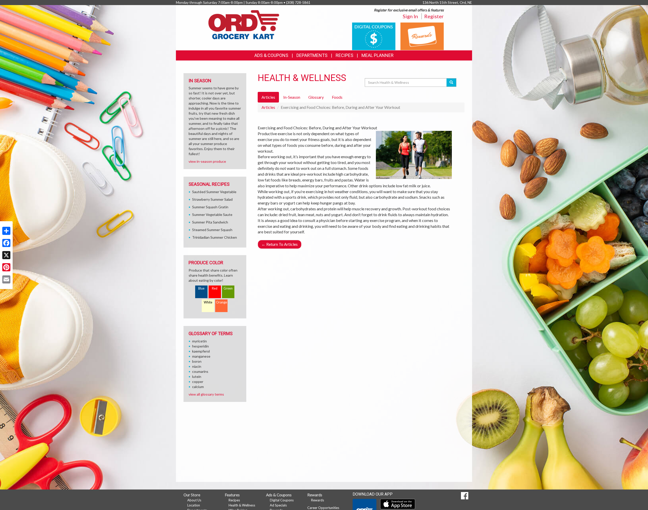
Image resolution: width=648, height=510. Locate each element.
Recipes (344, 55)
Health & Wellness (242, 505)
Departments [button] (312, 55)
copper (197, 381)
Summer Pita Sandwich (210, 222)
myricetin (199, 341)
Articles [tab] (268, 97)
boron (196, 361)
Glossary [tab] (316, 97)
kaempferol (201, 351)
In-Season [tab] (291, 97)
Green (228, 288)
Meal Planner (377, 55)
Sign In (410, 16)
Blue (201, 288)
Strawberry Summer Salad (212, 199)
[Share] (6, 231)
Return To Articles (279, 244)
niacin (196, 366)
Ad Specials (278, 505)
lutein (196, 376)
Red (214, 288)
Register (434, 16)
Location (193, 505)
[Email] (6, 279)
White (208, 302)
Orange (221, 302)
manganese (201, 356)
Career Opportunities (323, 508)
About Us (194, 500)
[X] (6, 255)
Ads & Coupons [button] (271, 55)
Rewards (317, 500)
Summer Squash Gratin (210, 207)
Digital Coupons (282, 500)
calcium (198, 386)
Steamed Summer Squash (212, 230)
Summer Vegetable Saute (212, 214)
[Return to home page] (243, 24)
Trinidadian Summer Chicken (214, 237)
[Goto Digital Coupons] (373, 36)
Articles (268, 107)
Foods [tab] (337, 97)
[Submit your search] (451, 82)
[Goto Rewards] (422, 36)
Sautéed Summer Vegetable (214, 192)
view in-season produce (207, 161)
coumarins (200, 371)
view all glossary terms (206, 394)
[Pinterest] (6, 267)
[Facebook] (6, 243)
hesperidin (200, 346)
